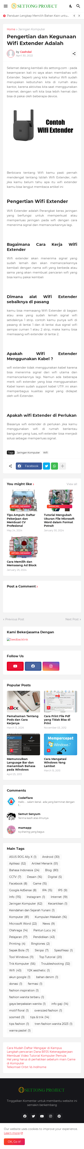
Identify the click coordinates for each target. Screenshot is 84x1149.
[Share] (74, 53)
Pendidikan (44, 937)
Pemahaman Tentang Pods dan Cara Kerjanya (22, 719)
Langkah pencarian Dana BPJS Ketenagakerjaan (40, 1052)
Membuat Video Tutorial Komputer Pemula (36, 1055)
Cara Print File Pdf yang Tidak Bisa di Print (57, 719)
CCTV (15, 877)
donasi (15, 984)
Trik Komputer (22, 963)
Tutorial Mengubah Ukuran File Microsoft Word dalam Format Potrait (59, 520)
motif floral (19, 1010)
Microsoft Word (23, 923)
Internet (59, 897)
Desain (34, 877)
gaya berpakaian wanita (27, 1004)
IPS (62, 890)
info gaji (59, 1004)
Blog (51, 870)
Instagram (36, 897)
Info (15, 897)
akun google (19, 977)
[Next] (79, 16)
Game (40, 883)
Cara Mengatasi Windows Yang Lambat (55, 762)
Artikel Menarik (45, 863)
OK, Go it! (14, 1141)
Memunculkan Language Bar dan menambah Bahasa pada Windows (21, 764)
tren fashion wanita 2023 (53, 1024)
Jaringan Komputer (31, 29)
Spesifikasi (63, 950)
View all (72, 484)
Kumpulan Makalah (51, 917)
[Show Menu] (5, 6)
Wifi (45, 452)
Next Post (72, 619)
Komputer (19, 917)
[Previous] (74, 16)
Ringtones (40, 943)
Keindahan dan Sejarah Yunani (32, 910)
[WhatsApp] (54, 466)
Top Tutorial (50, 957)
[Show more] (62, 466)
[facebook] (33, 666)
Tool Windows (21, 957)
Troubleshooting (55, 963)
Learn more (12, 1133)
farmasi (35, 984)
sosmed (17, 1017)
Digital (55, 877)
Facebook (18, 883)
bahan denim (47, 977)
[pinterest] (59, 1116)
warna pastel (20, 1030)
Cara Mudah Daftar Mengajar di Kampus (34, 1048)
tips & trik (39, 1017)
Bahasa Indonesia (24, 870)
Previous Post (14, 619)
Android (51, 857)
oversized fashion (48, 1010)
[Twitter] (46, 466)
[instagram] (51, 666)
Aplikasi (17, 863)
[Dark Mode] (71, 6)
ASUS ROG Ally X (23, 857)
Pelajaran (18, 937)
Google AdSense (23, 890)
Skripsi (42, 950)
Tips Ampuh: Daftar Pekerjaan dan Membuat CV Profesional (21, 520)
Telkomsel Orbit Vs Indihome (26, 1067)
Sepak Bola (19, 950)
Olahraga (18, 930)
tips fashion (19, 1024)
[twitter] (33, 1116)
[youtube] (15, 666)
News (49, 923)
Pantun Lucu (44, 930)
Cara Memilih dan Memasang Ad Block (22, 563)
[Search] (79, 6)
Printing (17, 943)
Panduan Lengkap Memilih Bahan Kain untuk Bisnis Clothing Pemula (38, 15)
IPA (47, 890)
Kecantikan (57, 903)
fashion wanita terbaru (26, 997)
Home (11, 29)
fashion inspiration (24, 990)
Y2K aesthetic (38, 970)
